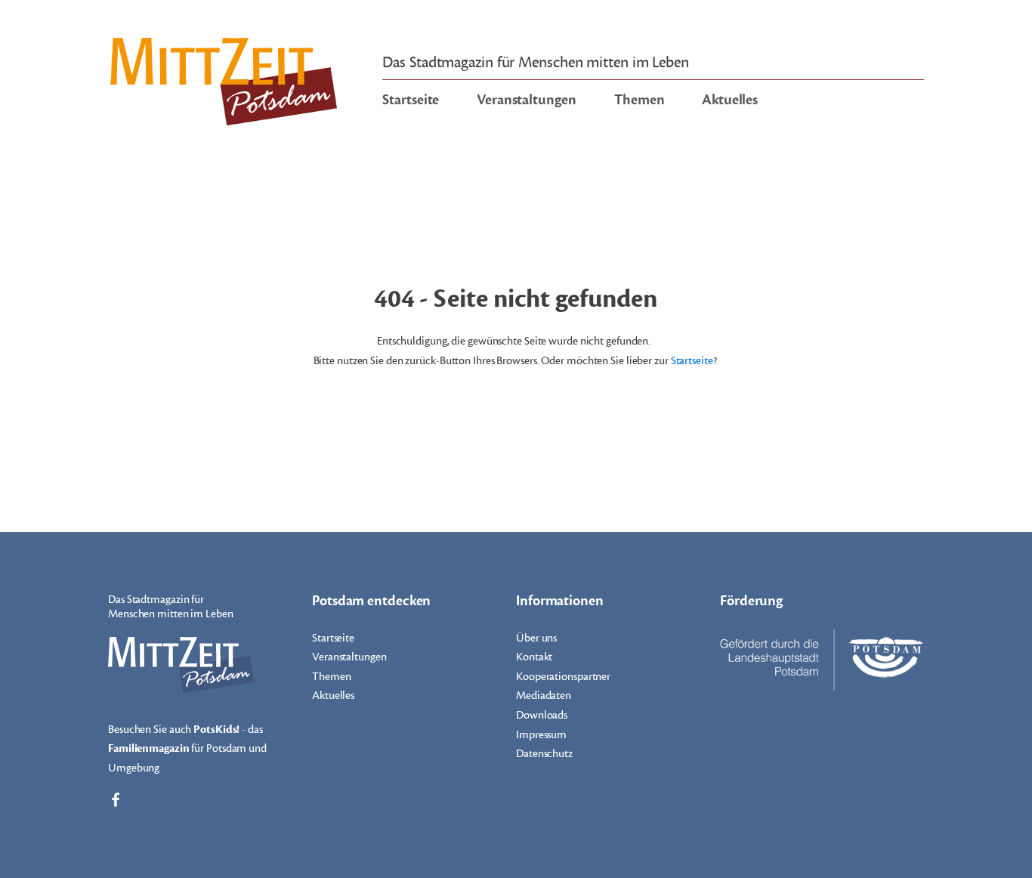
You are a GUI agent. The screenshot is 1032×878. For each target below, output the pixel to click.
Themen (639, 100)
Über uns (536, 638)
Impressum (541, 735)
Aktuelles (730, 100)
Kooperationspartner (563, 676)
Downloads (541, 715)
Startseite (410, 100)
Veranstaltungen (526, 100)
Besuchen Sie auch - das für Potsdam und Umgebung (187, 748)
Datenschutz (544, 754)
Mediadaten (543, 695)
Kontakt (534, 657)
